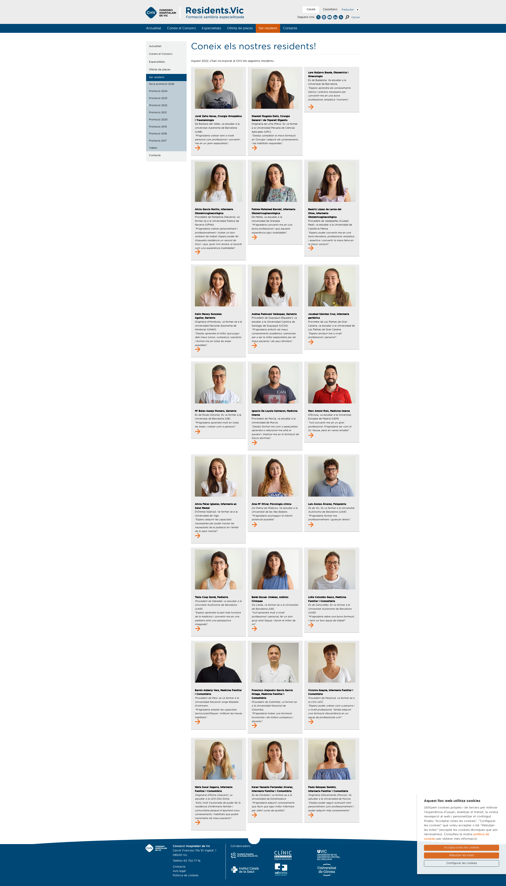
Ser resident (268, 28)
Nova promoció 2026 (161, 84)
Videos (153, 148)
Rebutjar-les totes (461, 855)
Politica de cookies (185, 875)
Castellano (330, 9)
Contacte (290, 28)
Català (311, 9)
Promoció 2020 (158, 119)
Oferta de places (240, 28)
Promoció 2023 (158, 98)
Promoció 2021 (158, 112)
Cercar (355, 17)
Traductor (347, 10)
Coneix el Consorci (181, 28)
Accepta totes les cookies (461, 847)
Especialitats (211, 28)
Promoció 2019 (158, 127)
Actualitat (153, 28)
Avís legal (179, 871)
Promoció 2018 (158, 133)
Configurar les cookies (461, 863)
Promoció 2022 (158, 105)
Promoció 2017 (158, 141)
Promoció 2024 (158, 91)
